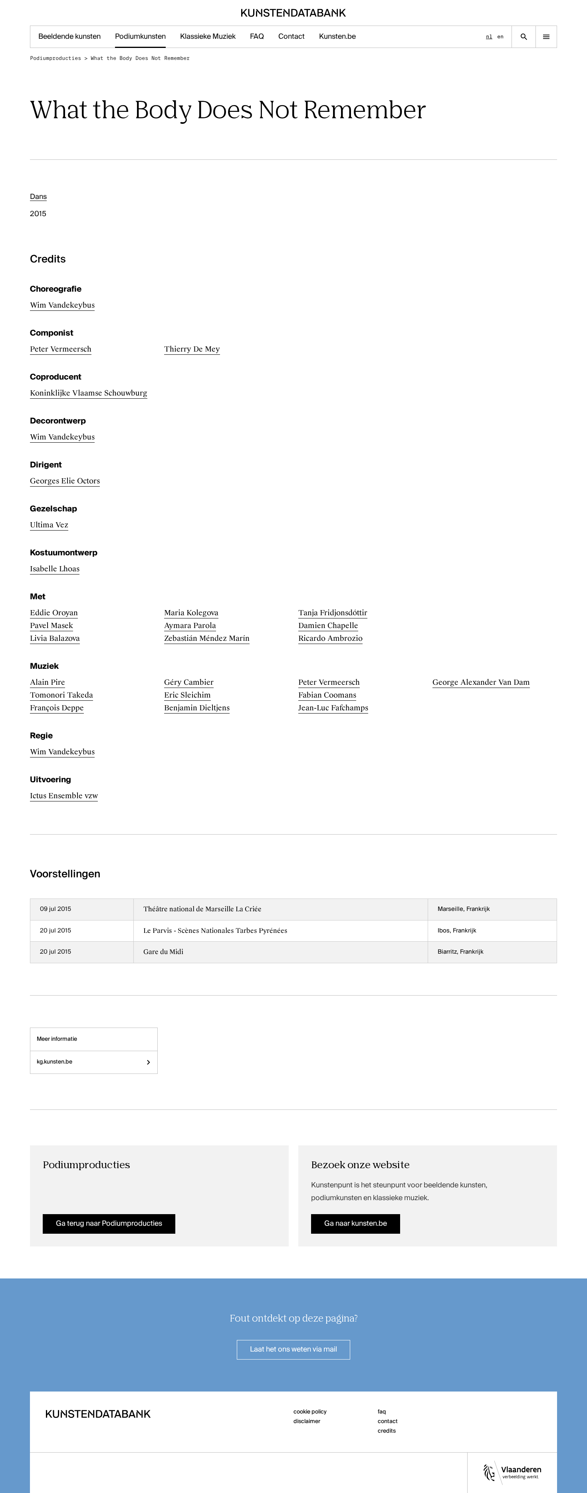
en (500, 36)
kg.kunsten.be (54, 1062)
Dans (38, 197)
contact (388, 1421)
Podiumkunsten (140, 36)
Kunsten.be (337, 36)
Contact (291, 36)
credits (387, 1431)
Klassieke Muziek (208, 36)
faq (382, 1412)
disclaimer (307, 1421)
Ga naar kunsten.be (355, 1223)
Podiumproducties (55, 58)
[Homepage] (293, 13)
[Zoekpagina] (523, 37)
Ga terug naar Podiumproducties (109, 1223)
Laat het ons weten (293, 1349)
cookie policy (310, 1412)
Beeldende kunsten (69, 36)
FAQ (257, 36)
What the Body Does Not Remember (140, 58)
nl (489, 36)
